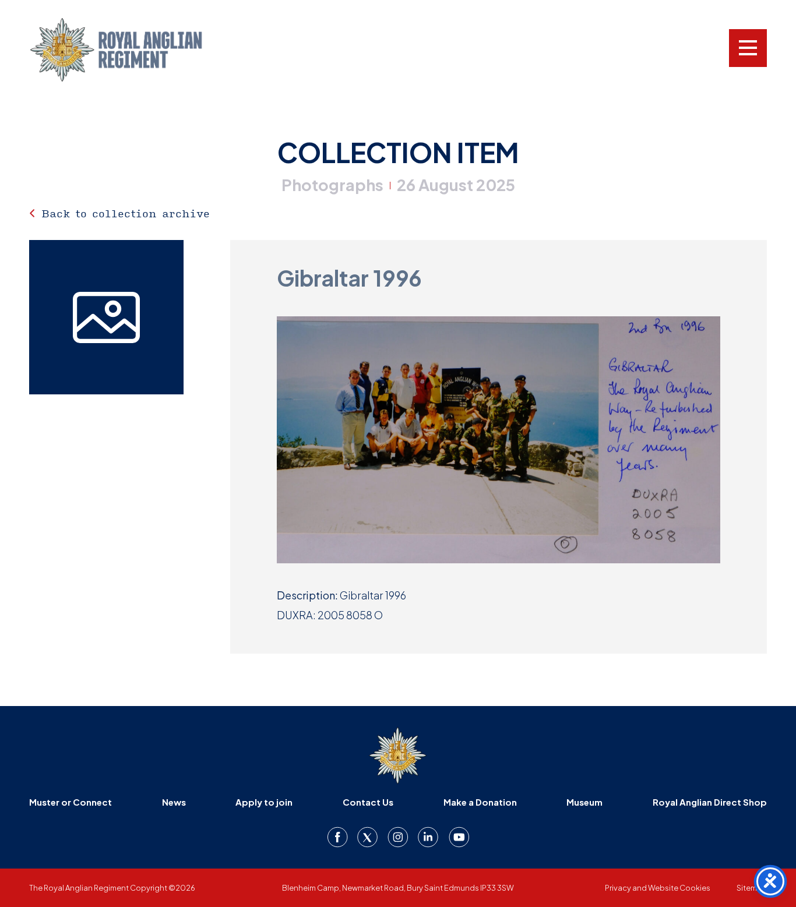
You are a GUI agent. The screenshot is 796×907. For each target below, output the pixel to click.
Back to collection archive (125, 213)
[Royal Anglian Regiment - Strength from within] (131, 49)
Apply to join (264, 801)
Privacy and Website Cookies (657, 887)
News (174, 801)
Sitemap (752, 887)
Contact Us (368, 801)
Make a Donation (480, 801)
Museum (584, 801)
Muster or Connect (70, 801)
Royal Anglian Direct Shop (710, 801)
